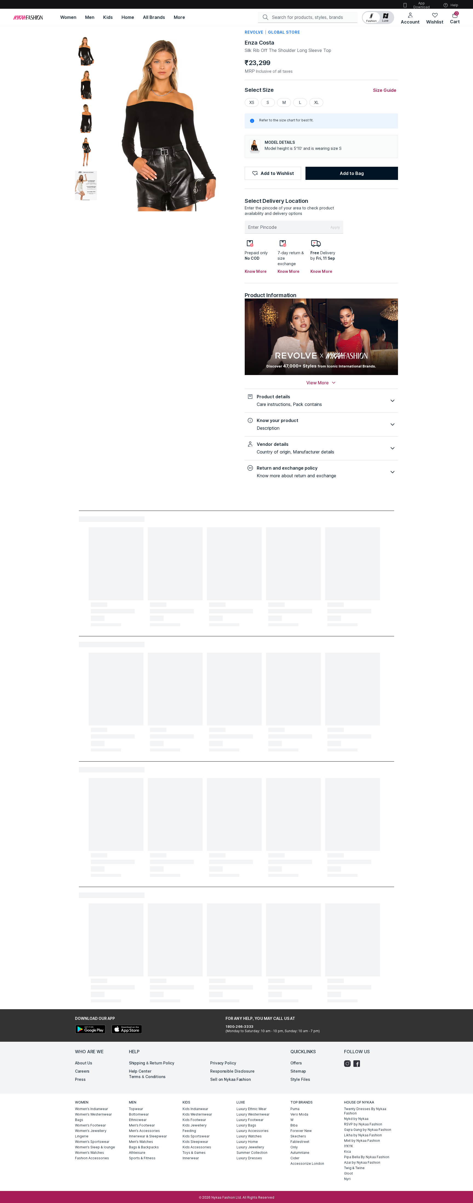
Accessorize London (307, 1163)
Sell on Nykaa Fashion (230, 1079)
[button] (378, 17)
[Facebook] (358, 1063)
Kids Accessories (197, 1147)
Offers (296, 1063)
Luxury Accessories (252, 1131)
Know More (256, 271)
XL (316, 102)
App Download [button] (421, 5)
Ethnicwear (138, 1120)
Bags (79, 1120)
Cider (294, 1158)
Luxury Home (247, 1142)
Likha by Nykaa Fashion (363, 1135)
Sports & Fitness (142, 1158)
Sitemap (298, 1071)
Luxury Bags (246, 1125)
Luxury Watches (249, 1136)
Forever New (301, 1131)
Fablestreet (299, 1142)
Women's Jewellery (90, 1131)
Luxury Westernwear (253, 1114)
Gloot (348, 1173)
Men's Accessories (144, 1131)
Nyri (347, 1179)
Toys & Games (194, 1153)
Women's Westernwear (93, 1114)
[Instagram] (348, 1063)
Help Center (140, 1071)
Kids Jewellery (195, 1125)
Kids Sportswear (196, 1136)
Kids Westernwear (197, 1114)
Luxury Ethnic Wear (251, 1109)
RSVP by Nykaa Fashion (363, 1124)
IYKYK (348, 1146)
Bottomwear (139, 1114)
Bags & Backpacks (144, 1147)
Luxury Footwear (250, 1120)
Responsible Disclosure (232, 1071)
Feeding (189, 1131)
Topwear (136, 1109)
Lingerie (81, 1136)
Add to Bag (352, 173)
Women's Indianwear (91, 1109)
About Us (83, 1063)
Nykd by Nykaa (356, 1119)
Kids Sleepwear (195, 1142)
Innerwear (191, 1158)
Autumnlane (299, 1153)
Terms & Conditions (147, 1076)
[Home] (28, 17)
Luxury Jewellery (250, 1147)
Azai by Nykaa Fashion (362, 1162)
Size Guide (384, 90)
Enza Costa (259, 42)
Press (80, 1079)
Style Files (300, 1079)
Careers (82, 1071)
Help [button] (454, 5)
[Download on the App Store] (126, 1030)
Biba (294, 1125)
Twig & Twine (354, 1168)
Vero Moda (299, 1114)
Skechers (298, 1136)
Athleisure (137, 1153)
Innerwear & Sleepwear (148, 1136)
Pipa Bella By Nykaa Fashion (366, 1157)
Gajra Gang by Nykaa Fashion (367, 1130)
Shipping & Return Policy (152, 1063)
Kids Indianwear (195, 1109)
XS (251, 102)
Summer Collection (251, 1153)
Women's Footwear (90, 1125)
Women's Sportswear (92, 1142)
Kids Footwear (194, 1120)
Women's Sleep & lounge (95, 1147)
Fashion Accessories (92, 1158)
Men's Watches (141, 1142)
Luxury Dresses (249, 1158)
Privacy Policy (223, 1063)
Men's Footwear (142, 1125)
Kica (347, 1151)
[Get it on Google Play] (90, 1030)
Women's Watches (89, 1153)
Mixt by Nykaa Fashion (362, 1140)
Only (294, 1147)
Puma (294, 1109)
